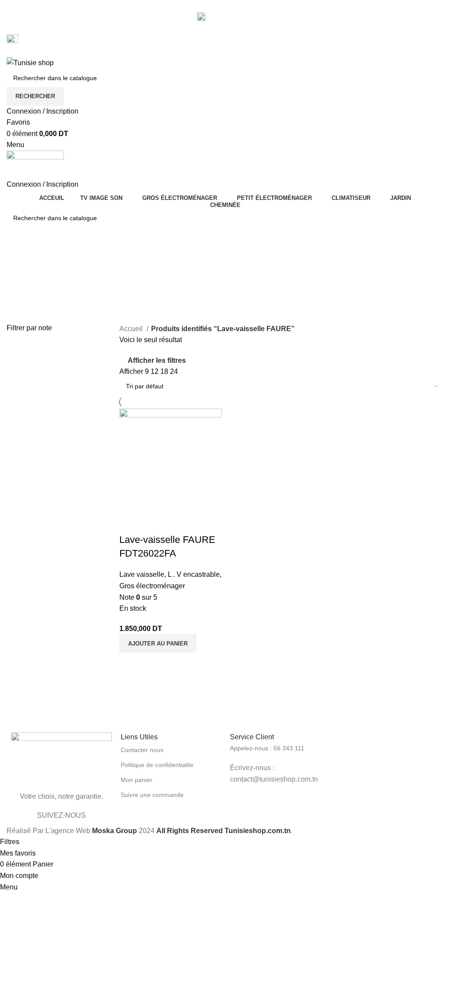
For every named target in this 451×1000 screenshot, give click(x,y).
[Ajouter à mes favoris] (154, 522)
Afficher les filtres (157, 360)
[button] (157, 643)
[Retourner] (18, 257)
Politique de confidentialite (157, 764)
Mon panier (136, 779)
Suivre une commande (152, 794)
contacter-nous (231, 16)
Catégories (25, 299)
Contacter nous (142, 749)
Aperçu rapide (130, 522)
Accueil (131, 328)
